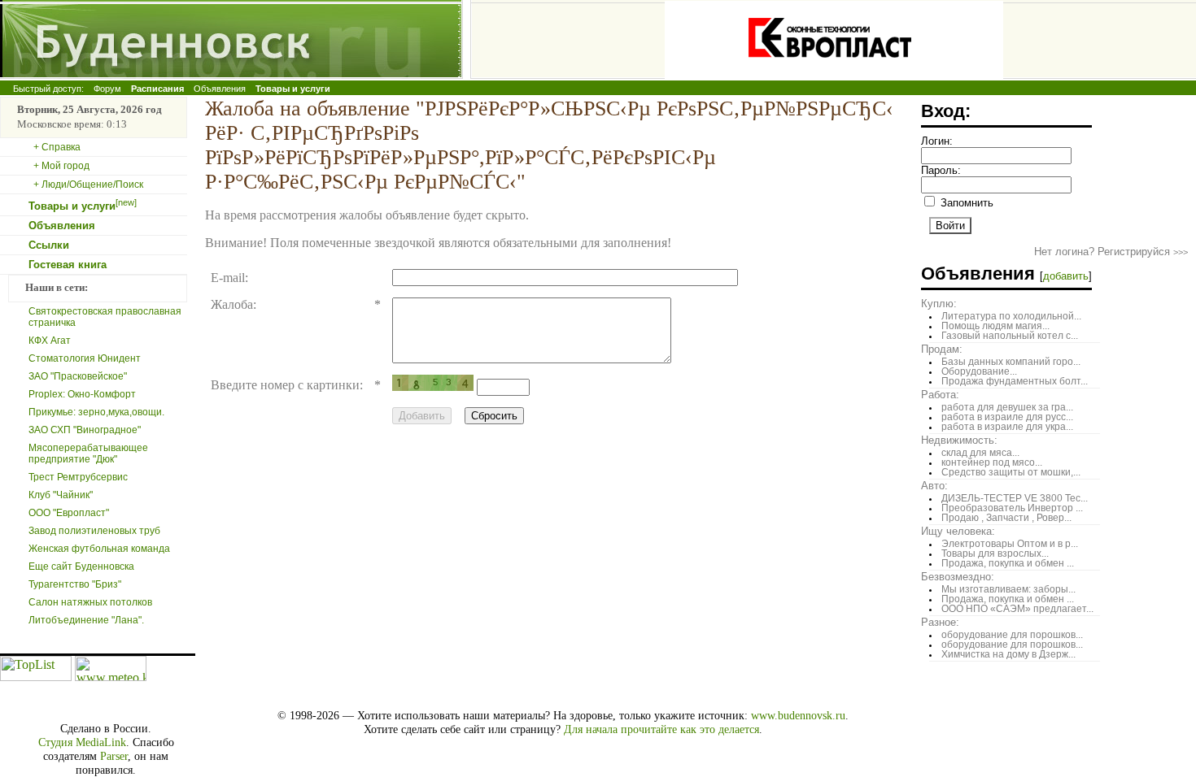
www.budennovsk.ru (798, 715)
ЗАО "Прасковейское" (77, 376)
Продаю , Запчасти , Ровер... (1006, 518)
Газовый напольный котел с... (1009, 336)
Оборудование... (979, 371)
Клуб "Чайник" (60, 495)
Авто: (934, 486)
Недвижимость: (959, 440)
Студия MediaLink (82, 742)
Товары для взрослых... (995, 553)
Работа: (940, 394)
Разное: (940, 622)
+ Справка (57, 147)
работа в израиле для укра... (1007, 427)
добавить (1066, 276)
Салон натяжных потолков (90, 602)
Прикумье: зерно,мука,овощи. (96, 412)
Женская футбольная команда (99, 548)
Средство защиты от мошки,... (1010, 472)
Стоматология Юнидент (84, 358)
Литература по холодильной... (1011, 316)
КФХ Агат (49, 340)
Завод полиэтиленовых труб (94, 530)
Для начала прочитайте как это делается (661, 729)
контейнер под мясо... (991, 462)
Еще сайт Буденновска (81, 566)
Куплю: (939, 303)
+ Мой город (61, 165)
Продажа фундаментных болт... (1014, 381)
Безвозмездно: (957, 577)
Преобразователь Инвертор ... (1012, 508)
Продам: (941, 349)
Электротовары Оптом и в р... (1009, 544)
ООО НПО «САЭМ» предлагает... (1017, 609)
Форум (107, 88)
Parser (114, 755)
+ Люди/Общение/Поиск (88, 184)
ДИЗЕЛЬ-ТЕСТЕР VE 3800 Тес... (1014, 498)
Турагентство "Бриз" (74, 584)
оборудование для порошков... (1012, 635)
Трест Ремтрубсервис (78, 477)
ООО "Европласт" (68, 513)
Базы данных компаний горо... (1010, 362)
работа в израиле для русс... (1007, 417)
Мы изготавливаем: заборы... (1008, 589)
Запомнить (965, 203)
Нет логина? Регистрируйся (1111, 251)
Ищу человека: (958, 531)
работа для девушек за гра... (1007, 407)
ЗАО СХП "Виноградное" (84, 430)
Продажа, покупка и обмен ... (1007, 563)
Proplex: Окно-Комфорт (82, 394)
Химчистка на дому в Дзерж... (1008, 654)
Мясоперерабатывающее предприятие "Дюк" (88, 453)
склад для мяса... (980, 453)
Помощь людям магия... (995, 326)
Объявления (220, 88)
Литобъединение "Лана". (86, 620)
